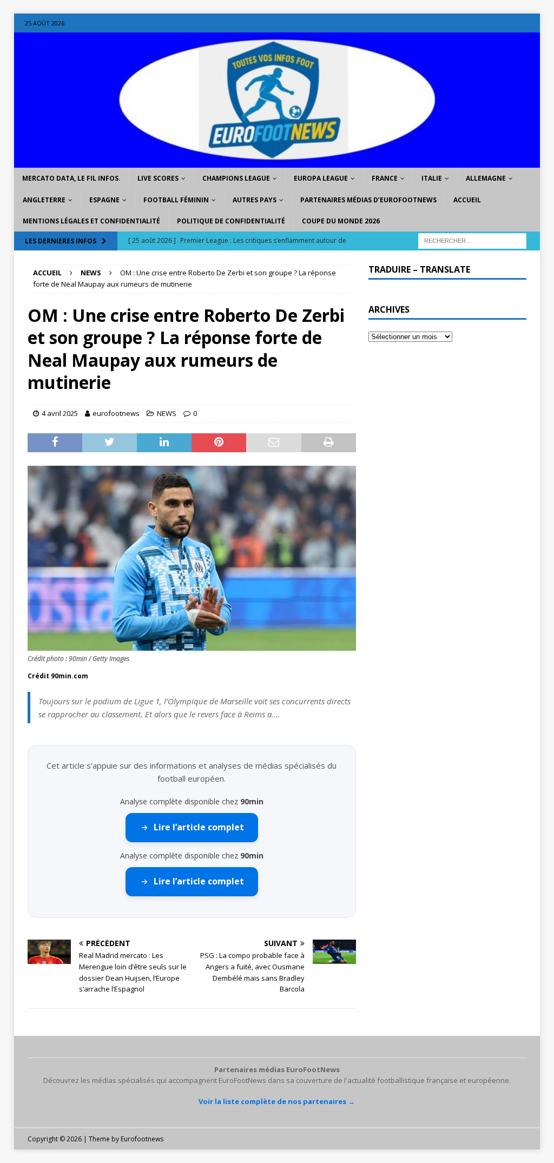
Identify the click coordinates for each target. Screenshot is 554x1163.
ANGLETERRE (44, 199)
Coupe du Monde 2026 (341, 221)
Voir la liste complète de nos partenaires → (277, 1101)
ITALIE (431, 178)
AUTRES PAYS (254, 199)
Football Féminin (176, 199)
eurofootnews (116, 413)
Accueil (467, 199)
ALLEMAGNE (486, 178)
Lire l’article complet (199, 827)
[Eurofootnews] (277, 161)
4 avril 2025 (60, 413)
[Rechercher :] (472, 240)
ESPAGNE (104, 199)
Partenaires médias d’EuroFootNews (368, 199)
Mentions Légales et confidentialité (91, 221)
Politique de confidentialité (231, 221)
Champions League (236, 178)
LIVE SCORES (158, 178)
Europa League (321, 178)
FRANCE (385, 178)
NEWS (166, 413)
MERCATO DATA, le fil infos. (71, 178)
